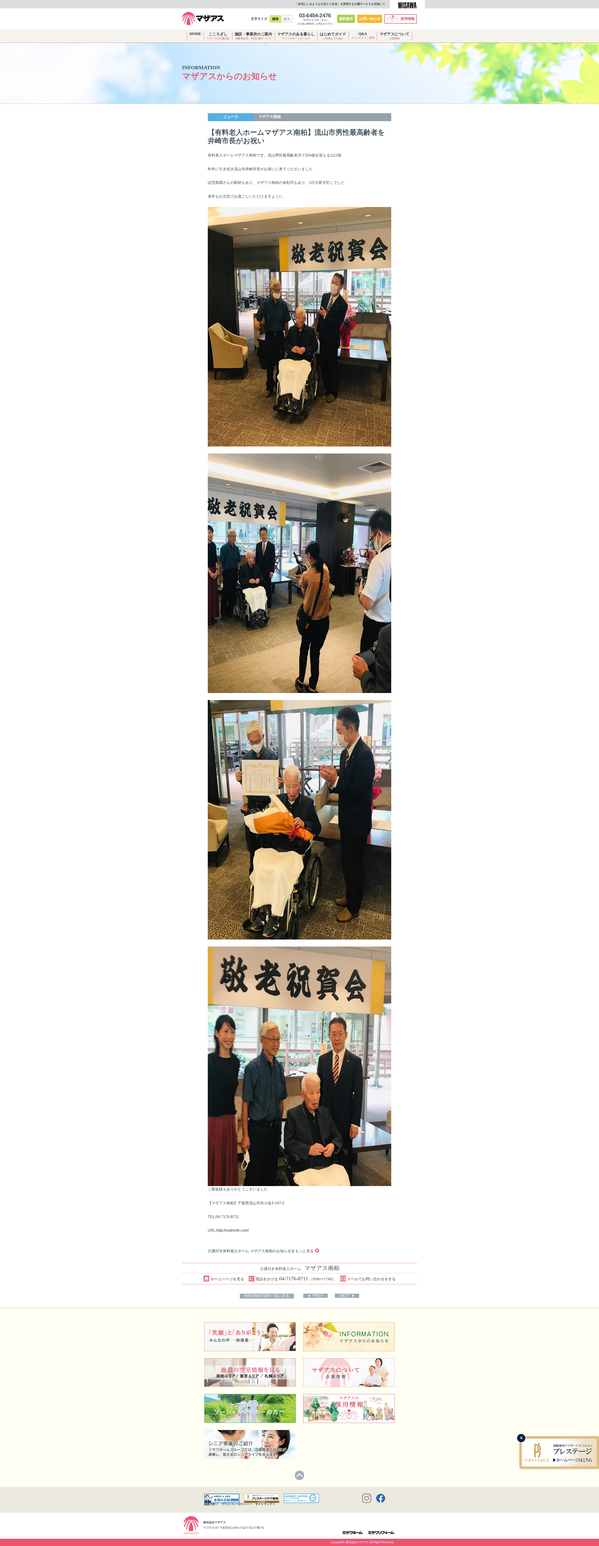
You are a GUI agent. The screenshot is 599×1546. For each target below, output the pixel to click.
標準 (275, 19)
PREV (318, 1296)
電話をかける (296, 1278)
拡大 (287, 19)
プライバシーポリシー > (236, 1504)
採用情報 (408, 19)
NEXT (345, 1296)
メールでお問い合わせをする (371, 1279)
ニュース (230, 117)
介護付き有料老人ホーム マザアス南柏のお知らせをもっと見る (261, 1251)
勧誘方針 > (211, 1504)
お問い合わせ (369, 19)
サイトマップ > (265, 1504)
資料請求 (346, 19)
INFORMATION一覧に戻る (267, 1296)
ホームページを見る (227, 1279)
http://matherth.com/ (232, 1230)
